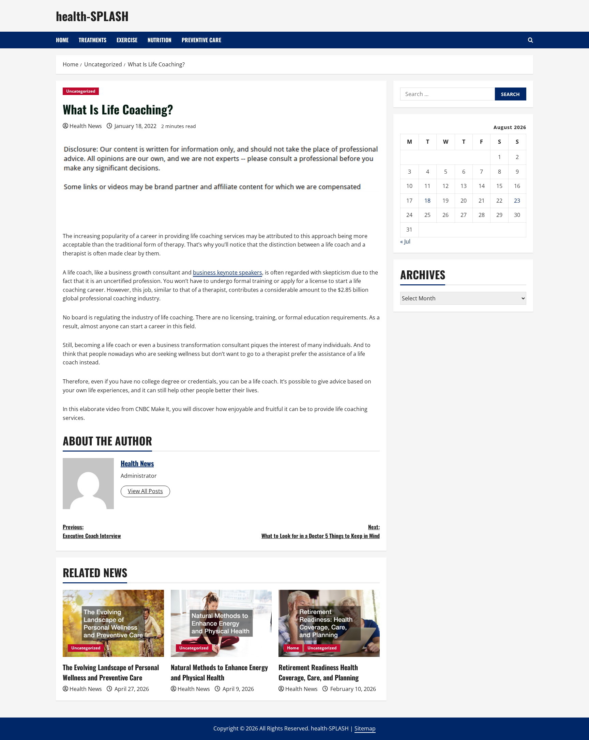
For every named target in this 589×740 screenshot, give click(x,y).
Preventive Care (201, 40)
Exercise (127, 40)
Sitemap (365, 728)
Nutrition (159, 40)
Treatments (92, 40)
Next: (320, 531)
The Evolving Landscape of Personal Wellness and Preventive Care (111, 672)
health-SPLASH (92, 16)
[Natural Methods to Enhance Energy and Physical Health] (221, 623)
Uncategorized (80, 91)
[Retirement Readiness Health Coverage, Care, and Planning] (329, 623)
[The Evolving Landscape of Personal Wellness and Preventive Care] (113, 623)
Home (62, 40)
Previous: (92, 531)
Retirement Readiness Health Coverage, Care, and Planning (318, 672)
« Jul (405, 241)
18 (427, 200)
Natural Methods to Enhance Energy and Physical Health (219, 672)
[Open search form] (530, 40)
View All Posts (145, 491)
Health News (86, 126)
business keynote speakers (227, 272)
